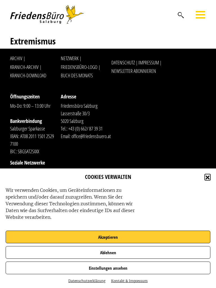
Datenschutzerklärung (86, 281)
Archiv (16, 58)
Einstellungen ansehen (108, 268)
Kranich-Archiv (24, 67)
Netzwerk (69, 58)
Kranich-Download (28, 75)
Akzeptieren (108, 237)
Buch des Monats (77, 75)
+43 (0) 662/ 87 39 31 (85, 128)
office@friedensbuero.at (91, 136)
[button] (207, 177)
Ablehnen (108, 252)
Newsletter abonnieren (133, 71)
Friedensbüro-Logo (79, 67)
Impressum (148, 62)
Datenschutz (123, 62)
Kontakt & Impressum (129, 281)
